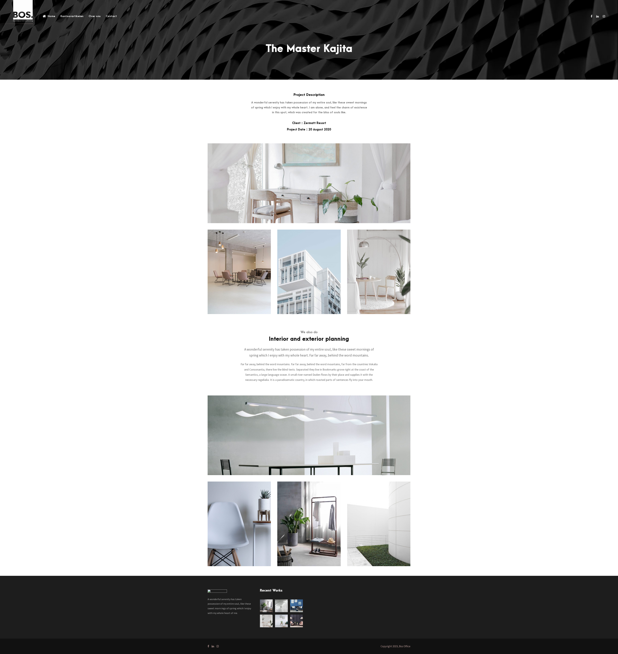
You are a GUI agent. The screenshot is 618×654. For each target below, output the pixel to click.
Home (51, 16)
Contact (111, 16)
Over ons (95, 16)
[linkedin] (597, 16)
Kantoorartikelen (72, 16)
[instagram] (604, 16)
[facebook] (591, 16)
